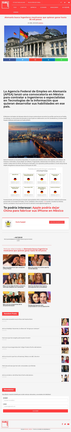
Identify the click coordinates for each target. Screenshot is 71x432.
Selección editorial (34, 2)
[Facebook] (61, 2)
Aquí (45, 201)
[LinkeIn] (48, 59)
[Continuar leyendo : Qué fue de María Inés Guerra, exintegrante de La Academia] (39, 278)
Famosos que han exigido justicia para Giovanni (16, 338)
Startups (23, 7)
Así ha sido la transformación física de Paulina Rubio (17, 320)
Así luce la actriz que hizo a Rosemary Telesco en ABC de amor (21, 357)
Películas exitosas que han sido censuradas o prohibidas (18, 366)
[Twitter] (65, 2)
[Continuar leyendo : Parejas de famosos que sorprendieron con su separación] (39, 297)
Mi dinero (65, 7)
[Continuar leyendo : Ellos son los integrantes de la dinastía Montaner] (14, 297)
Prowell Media (28, 429)
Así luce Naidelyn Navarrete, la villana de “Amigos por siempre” (20, 329)
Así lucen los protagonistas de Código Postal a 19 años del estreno (21, 348)
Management (54, 7)
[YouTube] (69, 2)
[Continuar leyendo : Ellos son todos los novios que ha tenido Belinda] (39, 260)
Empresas (33, 7)
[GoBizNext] (5, 4)
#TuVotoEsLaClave (19, 2)
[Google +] (35, 59)
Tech (14, 7)
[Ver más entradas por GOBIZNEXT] (8, 224)
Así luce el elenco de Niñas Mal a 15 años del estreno (17, 376)
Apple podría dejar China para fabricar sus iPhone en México (33, 209)
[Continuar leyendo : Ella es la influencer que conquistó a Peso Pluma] (14, 260)
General (15, 12)
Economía (43, 7)
